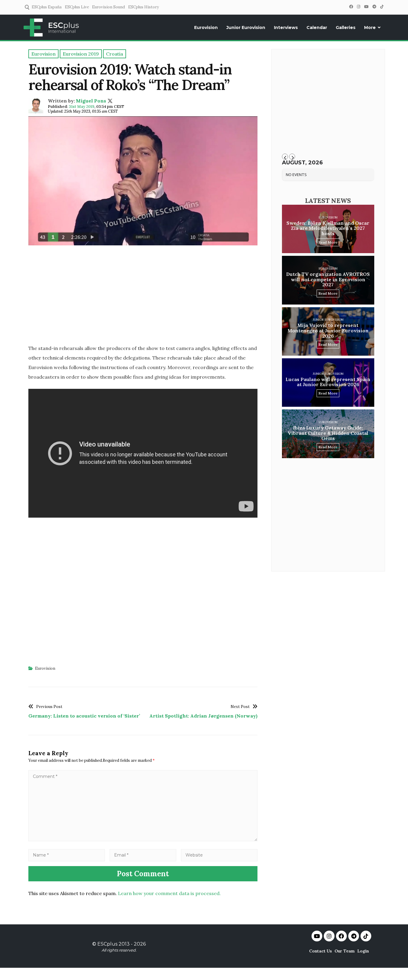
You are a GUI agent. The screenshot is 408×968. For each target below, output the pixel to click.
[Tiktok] (366, 936)
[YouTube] (366, 6)
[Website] (219, 855)
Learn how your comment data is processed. (169, 893)
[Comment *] (142, 839)
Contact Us (320, 951)
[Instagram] (358, 6)
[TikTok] (381, 6)
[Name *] (66, 855)
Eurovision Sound (108, 7)
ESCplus (107, 944)
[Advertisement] (142, 297)
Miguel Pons (91, 101)
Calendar (316, 27)
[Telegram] (374, 6)
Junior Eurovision (245, 27)
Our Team (345, 951)
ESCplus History (143, 7)
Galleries (345, 27)
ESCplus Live (77, 7)
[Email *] (143, 855)
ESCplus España (47, 7)
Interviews (286, 27)
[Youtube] (317, 936)
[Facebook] (351, 6)
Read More (328, 242)
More (370, 27)
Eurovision (206, 27)
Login (363, 951)
